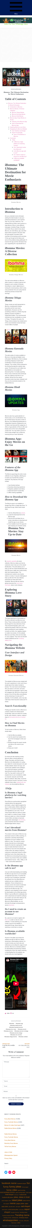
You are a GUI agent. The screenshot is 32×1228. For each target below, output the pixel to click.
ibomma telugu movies (11, 1036)
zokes (18, 1223)
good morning (21, 1190)
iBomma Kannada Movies (18, 114)
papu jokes (5, 1206)
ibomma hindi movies (16, 1025)
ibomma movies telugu (16, 1033)
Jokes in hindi (24, 1197)
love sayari (6, 1203)
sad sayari (18, 1206)
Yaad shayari (13, 1222)
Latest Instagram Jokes (6, 1200)
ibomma (12, 1023)
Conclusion (13, 138)
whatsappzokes (10, 1220)
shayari (7, 1212)
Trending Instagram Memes (8, 1215)
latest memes (26, 1200)
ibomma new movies (16, 1034)
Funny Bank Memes (9, 1119)
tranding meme (23, 1212)
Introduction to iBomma (16, 107)
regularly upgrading (12, 561)
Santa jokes (21, 1209)
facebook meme (9, 1182)
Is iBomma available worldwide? (19, 159)
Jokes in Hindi (8, 1152)
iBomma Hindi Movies (17, 116)
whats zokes (21, 1220)
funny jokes (15, 1186)
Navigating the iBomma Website (18, 129)
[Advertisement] (16, 45)
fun (28, 1183)
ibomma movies (9, 1031)
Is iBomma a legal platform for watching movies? (19, 143)
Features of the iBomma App (19, 121)
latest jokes (17, 1200)
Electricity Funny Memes (11, 1143)
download (11, 905)
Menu (16, 13)
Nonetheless (22, 820)
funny (6, 1186)
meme (13, 1203)
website (23, 513)
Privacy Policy (8, 1158)
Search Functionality (17, 132)
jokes (16, 1197)
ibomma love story (11, 1029)
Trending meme (22, 1214)
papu (26, 1203)
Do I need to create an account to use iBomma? (20, 155)
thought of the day (15, 1212)
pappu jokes (20, 1203)
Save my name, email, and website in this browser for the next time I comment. (16, 1098)
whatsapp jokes (15, 1217)
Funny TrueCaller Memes (11, 1122)
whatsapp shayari (23, 1217)
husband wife (22, 1194)
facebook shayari (21, 1183)
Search (6, 1163)
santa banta (4, 1209)
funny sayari (25, 1187)
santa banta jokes (13, 1209)
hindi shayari (9, 1194)
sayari (27, 1209)
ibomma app (19, 1023)
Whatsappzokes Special (10, 1155)
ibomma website (23, 1036)
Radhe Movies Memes (10, 1128)
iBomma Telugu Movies (18, 112)
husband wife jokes (7, 1197)
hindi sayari (28, 1192)
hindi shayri (16, 1194)
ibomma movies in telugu (21, 1031)
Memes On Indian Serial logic (12, 1125)
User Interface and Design (19, 131)
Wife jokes (26, 1220)
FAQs (13, 140)
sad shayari (25, 1206)
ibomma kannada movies (16, 1027)
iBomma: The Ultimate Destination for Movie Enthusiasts (17, 104)
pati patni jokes (12, 1206)
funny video (12, 1189)
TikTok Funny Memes (10, 1146)
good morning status (20, 1192)
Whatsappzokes (16, 1021)
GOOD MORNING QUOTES (7, 1192)
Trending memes (7, 1217)
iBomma (7, 920)
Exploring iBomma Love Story (18, 127)
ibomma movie (22, 1029)
